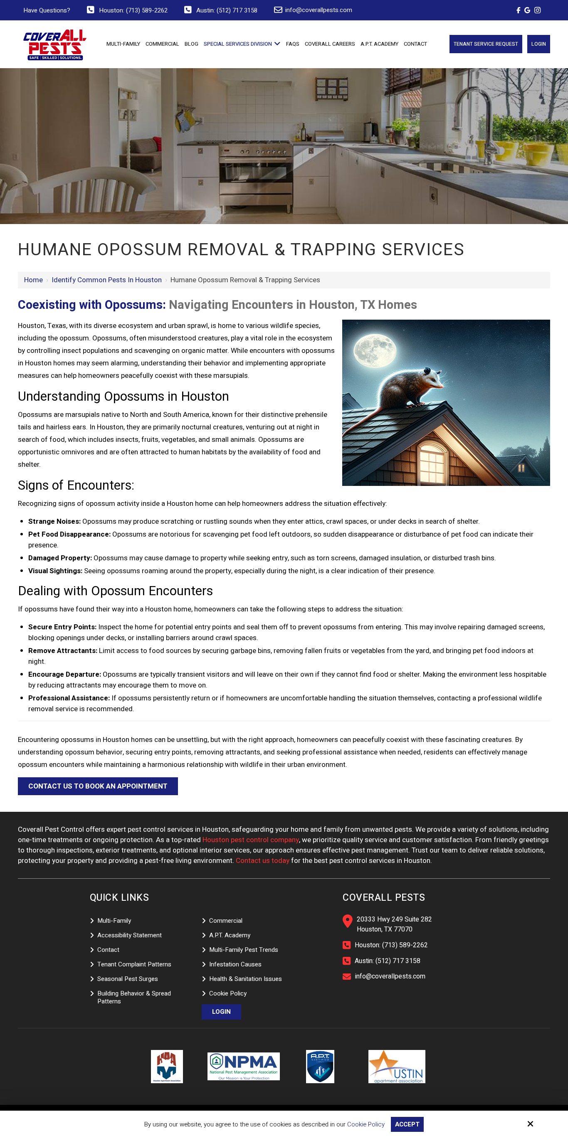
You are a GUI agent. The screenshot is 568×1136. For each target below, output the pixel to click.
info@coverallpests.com (318, 10)
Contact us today (262, 860)
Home (33, 280)
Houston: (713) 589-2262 (133, 10)
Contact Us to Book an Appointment (98, 786)
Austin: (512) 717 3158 (226, 10)
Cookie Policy (366, 1124)
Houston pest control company (251, 840)
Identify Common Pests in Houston (107, 280)
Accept (407, 1124)
